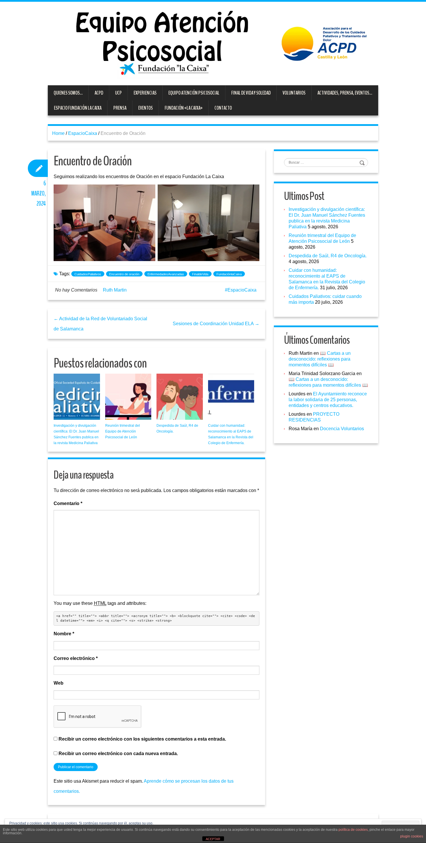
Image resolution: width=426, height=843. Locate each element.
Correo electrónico (76, 658)
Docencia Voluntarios (342, 428)
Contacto (223, 107)
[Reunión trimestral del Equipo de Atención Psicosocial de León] (128, 397)
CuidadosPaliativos (87, 274)
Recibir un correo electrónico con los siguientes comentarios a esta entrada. (142, 739)
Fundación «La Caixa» (184, 107)
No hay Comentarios (76, 289)
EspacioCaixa (82, 133)
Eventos (145, 107)
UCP (118, 92)
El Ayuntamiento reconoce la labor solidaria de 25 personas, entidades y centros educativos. (328, 399)
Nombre (64, 633)
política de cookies (353, 830)
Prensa (119, 107)
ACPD (98, 92)
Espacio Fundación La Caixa (77, 107)
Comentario (68, 503)
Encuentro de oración (124, 274)
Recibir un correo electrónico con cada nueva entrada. (118, 753)
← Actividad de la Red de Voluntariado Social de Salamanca (100, 323)
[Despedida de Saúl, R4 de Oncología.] (179, 397)
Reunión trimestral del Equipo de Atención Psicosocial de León (122, 431)
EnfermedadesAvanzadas (166, 274)
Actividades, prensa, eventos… (344, 92)
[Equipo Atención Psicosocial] (213, 43)
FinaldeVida (200, 274)
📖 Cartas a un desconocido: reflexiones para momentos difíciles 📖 (320, 359)
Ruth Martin (115, 289)
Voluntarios (294, 92)
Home (58, 133)
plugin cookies (411, 836)
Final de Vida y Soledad (251, 92)
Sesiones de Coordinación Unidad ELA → (216, 323)
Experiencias (145, 92)
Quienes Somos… (68, 92)
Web (58, 683)
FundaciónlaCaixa (229, 274)
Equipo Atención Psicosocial (193, 92)
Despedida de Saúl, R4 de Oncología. (328, 255)
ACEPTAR (213, 839)
